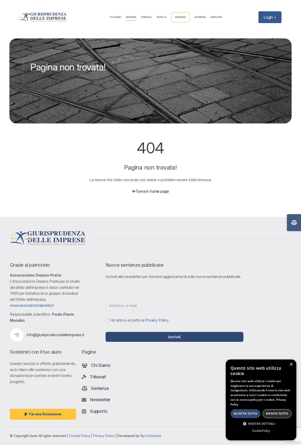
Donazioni (216, 17)
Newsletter (100, 399)
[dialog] (261, 399)
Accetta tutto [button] (245, 414)
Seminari (131, 17)
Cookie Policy (79, 436)
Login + (270, 17)
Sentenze (180, 17)
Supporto (98, 411)
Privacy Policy (157, 320)
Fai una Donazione (45, 414)
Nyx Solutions (150, 436)
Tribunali (146, 17)
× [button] (291, 364)
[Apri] (294, 222)
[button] (261, 423)
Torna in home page (152, 191)
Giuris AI (161, 17)
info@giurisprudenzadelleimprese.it (55, 334)
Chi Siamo (115, 17)
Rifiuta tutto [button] (277, 414)
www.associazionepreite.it (32, 305)
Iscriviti (174, 337)
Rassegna (200, 17)
